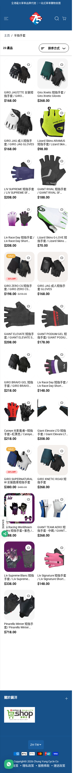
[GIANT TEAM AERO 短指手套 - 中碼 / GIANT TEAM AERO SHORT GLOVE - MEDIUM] (52, 508)
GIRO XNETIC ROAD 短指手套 (51, 480)
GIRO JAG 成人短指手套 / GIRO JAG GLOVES (19, 142)
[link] (36, 715)
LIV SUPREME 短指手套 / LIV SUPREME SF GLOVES (19, 190)
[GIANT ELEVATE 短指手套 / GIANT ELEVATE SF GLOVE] (19, 315)
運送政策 (59, 765)
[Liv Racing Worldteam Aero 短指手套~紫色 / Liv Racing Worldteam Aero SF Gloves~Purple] (19, 508)
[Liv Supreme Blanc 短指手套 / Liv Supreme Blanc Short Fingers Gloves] (19, 556)
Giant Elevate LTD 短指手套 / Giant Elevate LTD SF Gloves (52, 432)
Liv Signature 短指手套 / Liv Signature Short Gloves (51, 577)
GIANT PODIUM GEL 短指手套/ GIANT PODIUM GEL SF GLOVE (52, 335)
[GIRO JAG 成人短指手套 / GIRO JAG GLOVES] (19, 122)
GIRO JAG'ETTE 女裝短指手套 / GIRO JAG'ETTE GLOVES (18, 94)
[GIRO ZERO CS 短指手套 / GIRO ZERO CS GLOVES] (19, 267)
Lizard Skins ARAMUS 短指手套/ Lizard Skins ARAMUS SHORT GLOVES (51, 142)
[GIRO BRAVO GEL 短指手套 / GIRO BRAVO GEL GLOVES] (19, 363)
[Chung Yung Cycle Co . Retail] (36, 18)
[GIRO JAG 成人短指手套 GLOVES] (52, 267)
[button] (6, 18)
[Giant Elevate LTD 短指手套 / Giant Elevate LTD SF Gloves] (52, 412)
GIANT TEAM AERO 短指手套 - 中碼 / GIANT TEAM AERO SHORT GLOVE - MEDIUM (51, 529)
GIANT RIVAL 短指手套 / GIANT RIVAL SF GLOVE (51, 190)
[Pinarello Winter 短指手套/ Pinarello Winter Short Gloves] (19, 605)
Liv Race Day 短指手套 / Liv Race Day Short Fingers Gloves (19, 239)
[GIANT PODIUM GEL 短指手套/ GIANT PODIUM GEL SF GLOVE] (52, 315)
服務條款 (44, 765)
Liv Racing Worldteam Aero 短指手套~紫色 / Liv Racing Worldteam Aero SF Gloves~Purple (19, 529)
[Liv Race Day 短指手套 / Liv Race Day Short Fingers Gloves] (19, 218)
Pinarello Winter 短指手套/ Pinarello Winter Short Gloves (18, 625)
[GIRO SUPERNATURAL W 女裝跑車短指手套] (19, 460)
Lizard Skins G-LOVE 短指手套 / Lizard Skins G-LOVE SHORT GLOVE (52, 239)
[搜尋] (56, 18)
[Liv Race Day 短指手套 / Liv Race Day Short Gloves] (52, 363)
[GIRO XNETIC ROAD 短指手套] (52, 460)
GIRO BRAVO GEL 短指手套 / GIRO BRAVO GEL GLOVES (18, 384)
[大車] (64, 18)
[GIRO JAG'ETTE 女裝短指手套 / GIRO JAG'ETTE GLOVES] (19, 73)
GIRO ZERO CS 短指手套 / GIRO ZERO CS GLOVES (18, 287)
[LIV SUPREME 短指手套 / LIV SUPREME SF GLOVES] (19, 170)
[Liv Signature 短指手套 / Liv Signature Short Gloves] (52, 556)
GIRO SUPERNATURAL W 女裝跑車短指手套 (18, 480)
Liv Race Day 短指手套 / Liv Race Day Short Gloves (52, 384)
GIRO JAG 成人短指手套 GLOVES (51, 287)
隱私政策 (28, 765)
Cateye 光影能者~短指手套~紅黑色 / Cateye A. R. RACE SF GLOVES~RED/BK (18, 432)
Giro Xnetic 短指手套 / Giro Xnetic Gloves (51, 94)
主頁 (7, 35)
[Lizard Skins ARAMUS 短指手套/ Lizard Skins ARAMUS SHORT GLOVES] (52, 122)
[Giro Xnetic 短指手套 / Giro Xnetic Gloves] (52, 73)
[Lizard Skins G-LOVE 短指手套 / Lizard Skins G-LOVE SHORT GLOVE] (52, 218)
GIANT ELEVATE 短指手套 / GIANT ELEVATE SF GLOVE (19, 335)
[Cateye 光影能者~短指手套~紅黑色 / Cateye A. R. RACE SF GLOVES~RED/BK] (19, 412)
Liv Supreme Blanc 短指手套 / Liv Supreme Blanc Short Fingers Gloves (19, 577)
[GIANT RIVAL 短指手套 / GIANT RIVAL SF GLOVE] (52, 170)
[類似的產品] (28, 64)
